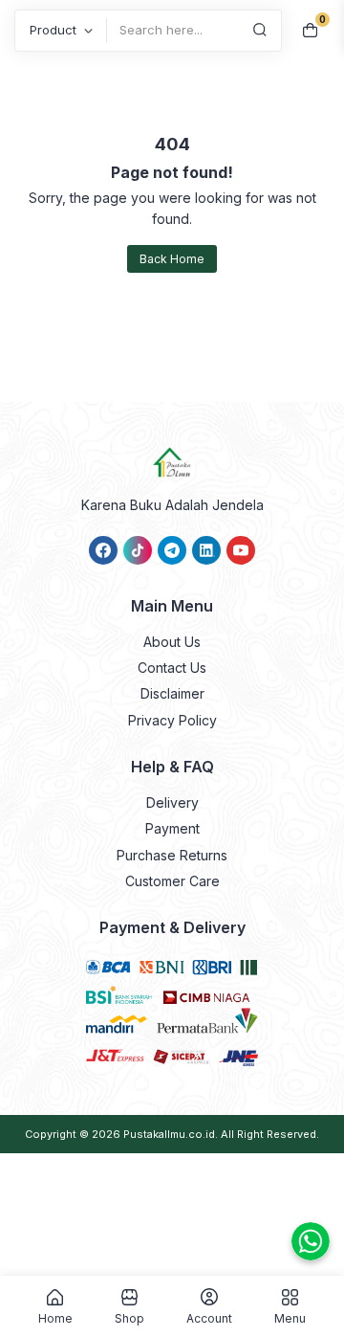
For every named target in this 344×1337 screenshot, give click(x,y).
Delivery (172, 802)
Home (55, 1318)
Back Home (172, 259)
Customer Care (172, 881)
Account (209, 1318)
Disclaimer (172, 693)
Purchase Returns (172, 855)
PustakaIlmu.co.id (169, 1134)
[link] (103, 550)
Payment (172, 828)
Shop (129, 1318)
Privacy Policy (172, 720)
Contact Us (172, 667)
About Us (172, 642)
